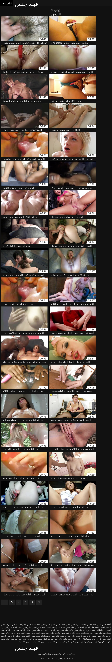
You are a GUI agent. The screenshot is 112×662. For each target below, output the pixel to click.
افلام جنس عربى (18, 633)
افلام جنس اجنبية (24, 627)
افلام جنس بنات (89, 630)
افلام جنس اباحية (67, 627)
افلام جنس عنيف (98, 636)
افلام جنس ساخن (78, 633)
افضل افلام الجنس (63, 624)
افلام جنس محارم (63, 642)
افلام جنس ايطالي (103, 630)
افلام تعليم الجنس (92, 627)
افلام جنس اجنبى (53, 627)
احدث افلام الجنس (78, 624)
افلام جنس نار (19, 642)
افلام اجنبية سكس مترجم (16, 624)
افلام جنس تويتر (62, 630)
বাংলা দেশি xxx (70, 654)
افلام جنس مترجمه (18, 639)
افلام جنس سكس (62, 633)
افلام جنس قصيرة (37, 636)
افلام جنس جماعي (33, 630)
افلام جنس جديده (48, 630)
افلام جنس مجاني (78, 642)
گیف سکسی (60, 654)
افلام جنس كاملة (23, 636)
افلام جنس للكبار (89, 639)
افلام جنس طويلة (33, 633)
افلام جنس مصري (33, 642)
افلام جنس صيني (47, 633)
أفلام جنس (106, 624)
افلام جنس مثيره (92, 642)
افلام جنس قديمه (52, 636)
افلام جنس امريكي (9, 627)
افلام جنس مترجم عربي (37, 639)
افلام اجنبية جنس (34, 624)
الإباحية (57, 10)
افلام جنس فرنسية (67, 636)
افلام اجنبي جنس (48, 624)
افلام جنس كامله (8, 636)
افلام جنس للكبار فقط (72, 639)
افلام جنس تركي (75, 630)
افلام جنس (79, 627)
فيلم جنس (41, 654)
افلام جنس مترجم (55, 639)
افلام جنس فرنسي (83, 636)
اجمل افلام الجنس (94, 624)
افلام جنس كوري (104, 639)
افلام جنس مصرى (48, 642)
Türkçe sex (50, 654)
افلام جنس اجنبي (39, 627)
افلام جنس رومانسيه (94, 633)
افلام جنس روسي (18, 630)
